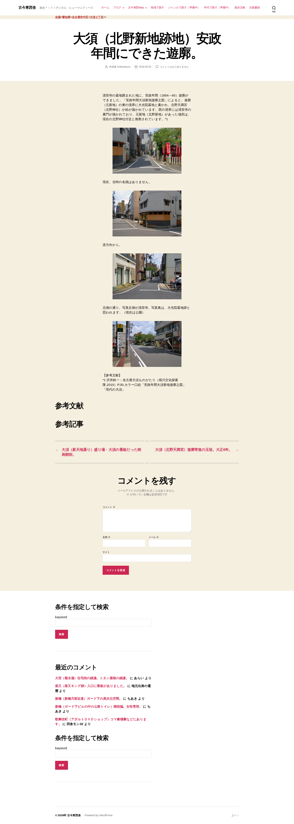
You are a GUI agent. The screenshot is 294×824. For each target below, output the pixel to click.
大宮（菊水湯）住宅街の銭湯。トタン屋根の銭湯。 (92, 678)
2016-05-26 (145, 66)
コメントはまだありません (174, 66)
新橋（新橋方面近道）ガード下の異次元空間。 (88, 698)
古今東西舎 (27, 7)
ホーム (105, 7)
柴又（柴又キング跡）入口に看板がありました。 (90, 686)
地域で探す (157, 7)
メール (154, 537)
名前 (106, 537)
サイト (106, 552)
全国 (57, 17)
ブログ (117, 7)
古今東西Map (136, 7)
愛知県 (66, 17)
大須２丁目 (97, 17)
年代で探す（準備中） (217, 7)
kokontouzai (123, 66)
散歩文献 (240, 7)
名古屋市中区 (80, 17)
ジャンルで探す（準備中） (184, 7)
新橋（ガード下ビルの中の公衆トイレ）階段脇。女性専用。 (98, 706)
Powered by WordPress (99, 815)
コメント (109, 507)
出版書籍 (254, 7)
